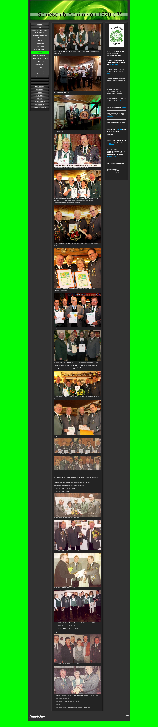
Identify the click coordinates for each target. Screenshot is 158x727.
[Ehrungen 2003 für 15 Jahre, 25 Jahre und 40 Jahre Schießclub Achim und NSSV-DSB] (77, 606)
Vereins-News (122, 100)
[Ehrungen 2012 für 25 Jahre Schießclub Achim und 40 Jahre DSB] (77, 417)
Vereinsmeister (122, 124)
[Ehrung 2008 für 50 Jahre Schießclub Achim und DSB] (77, 535)
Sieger (108, 73)
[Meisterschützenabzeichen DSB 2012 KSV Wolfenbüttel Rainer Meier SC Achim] (77, 463)
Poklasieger (110, 116)
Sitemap (42, 716)
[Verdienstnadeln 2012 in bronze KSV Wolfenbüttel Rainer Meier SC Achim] (77, 445)
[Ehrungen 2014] (77, 310)
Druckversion (35, 716)
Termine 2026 (114, 64)
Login (127, 715)
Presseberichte (111, 156)
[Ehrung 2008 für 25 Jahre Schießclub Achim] (77, 570)
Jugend (123, 107)
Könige (111, 144)
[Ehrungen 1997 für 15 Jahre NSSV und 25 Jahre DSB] (77, 648)
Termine (109, 84)
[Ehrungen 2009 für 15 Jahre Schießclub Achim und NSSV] (77, 505)
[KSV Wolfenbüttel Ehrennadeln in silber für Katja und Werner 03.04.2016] (77, 150)
